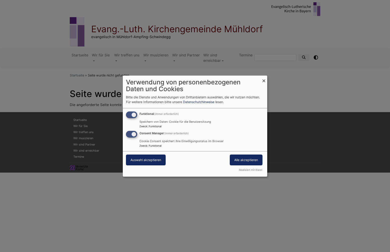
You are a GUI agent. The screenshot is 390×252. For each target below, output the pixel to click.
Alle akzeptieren (246, 160)
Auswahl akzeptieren (145, 160)
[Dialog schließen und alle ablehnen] (263, 78)
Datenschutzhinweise (198, 102)
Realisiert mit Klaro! (250, 169)
